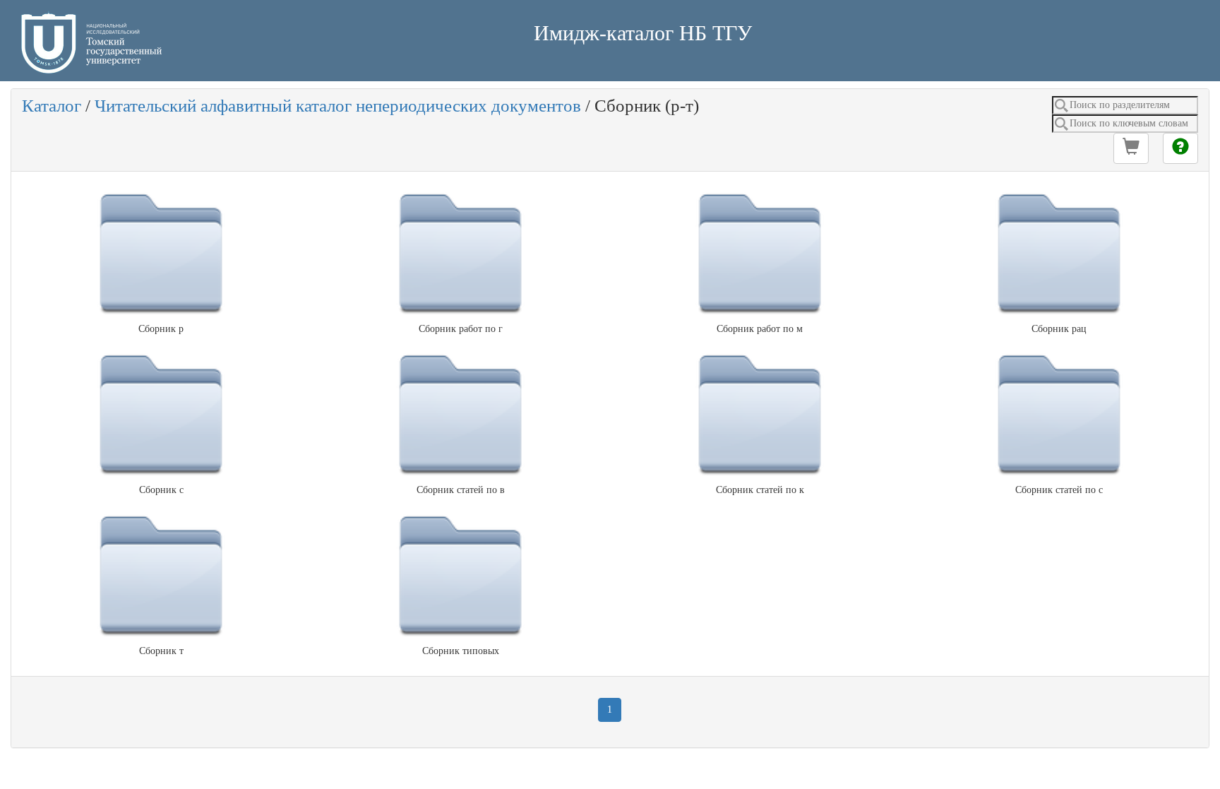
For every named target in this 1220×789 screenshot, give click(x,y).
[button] (1131, 148)
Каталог (51, 105)
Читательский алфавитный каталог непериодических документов (338, 105)
